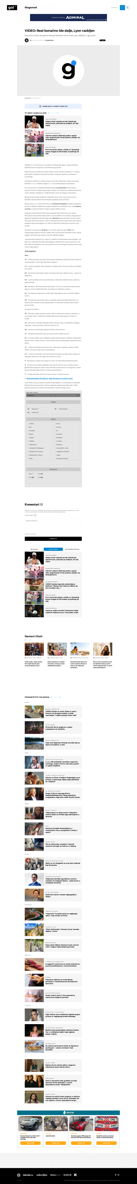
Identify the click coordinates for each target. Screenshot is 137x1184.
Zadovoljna (41, 1175)
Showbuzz (55, 1175)
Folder (67, 1175)
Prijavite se (53, 538)
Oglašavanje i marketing (82, 1180)
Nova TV (18, 1175)
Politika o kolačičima (114, 1180)
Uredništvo (73, 1180)
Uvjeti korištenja (94, 1180)
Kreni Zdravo (75, 1175)
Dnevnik (28, 1175)
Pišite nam (67, 1180)
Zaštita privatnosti (103, 1180)
